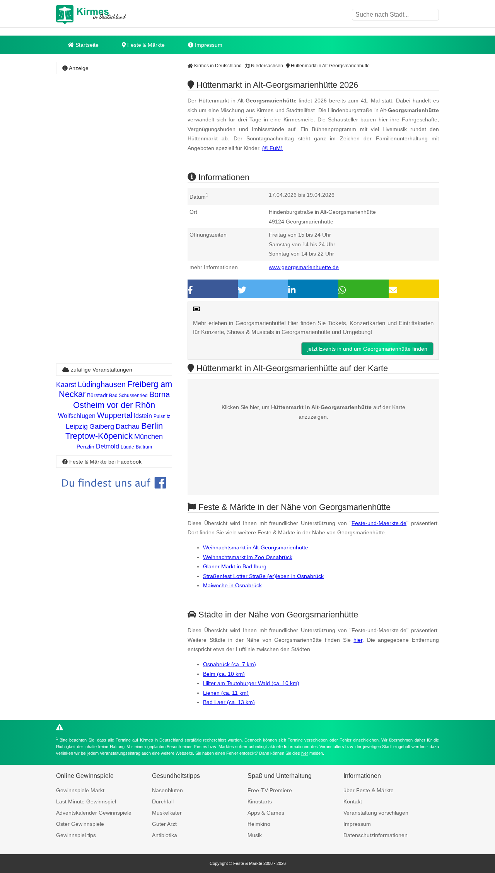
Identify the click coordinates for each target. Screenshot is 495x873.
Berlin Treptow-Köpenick (114, 431)
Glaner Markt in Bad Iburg (234, 566)
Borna (159, 394)
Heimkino (259, 824)
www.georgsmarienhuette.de (304, 267)
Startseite (86, 45)
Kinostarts (260, 801)
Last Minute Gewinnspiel (86, 801)
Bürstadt (97, 395)
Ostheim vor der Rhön (114, 405)
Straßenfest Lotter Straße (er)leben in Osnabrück (263, 576)
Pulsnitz (162, 416)
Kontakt (352, 801)
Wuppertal (114, 415)
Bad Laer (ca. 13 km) (229, 702)
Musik (255, 835)
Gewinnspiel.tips (76, 835)
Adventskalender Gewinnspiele (93, 813)
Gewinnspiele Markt (80, 790)
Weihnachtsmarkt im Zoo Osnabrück (247, 557)
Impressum (207, 45)
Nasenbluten (167, 790)
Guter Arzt (164, 824)
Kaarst (66, 385)
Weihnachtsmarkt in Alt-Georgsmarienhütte (255, 547)
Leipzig (77, 426)
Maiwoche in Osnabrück (232, 585)
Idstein (143, 416)
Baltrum (144, 447)
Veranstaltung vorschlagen (375, 813)
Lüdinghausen (102, 384)
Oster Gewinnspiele (80, 824)
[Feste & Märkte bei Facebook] (114, 494)
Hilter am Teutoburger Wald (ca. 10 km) (251, 683)
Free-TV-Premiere (270, 790)
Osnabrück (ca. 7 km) (229, 664)
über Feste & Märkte (368, 790)
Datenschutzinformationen (375, 835)
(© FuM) (272, 148)
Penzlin (85, 446)
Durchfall (163, 801)
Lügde (127, 447)
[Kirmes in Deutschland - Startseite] (110, 14)
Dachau (128, 426)
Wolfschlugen (77, 416)
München (148, 436)
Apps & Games (266, 813)
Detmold (107, 446)
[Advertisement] (114, 191)
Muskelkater (167, 813)
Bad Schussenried (128, 395)
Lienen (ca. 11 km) (226, 693)
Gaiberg (101, 426)
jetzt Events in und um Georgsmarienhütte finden (367, 349)
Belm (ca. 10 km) (224, 674)
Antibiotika (164, 835)
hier (357, 640)
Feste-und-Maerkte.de (379, 523)
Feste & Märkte (145, 45)
